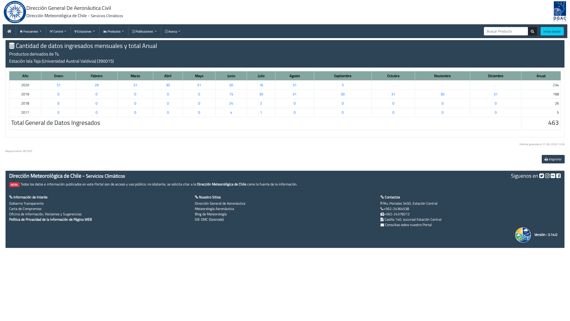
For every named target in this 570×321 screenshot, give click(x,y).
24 (231, 103)
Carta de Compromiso (25, 208)
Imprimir (555, 159)
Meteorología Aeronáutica (214, 208)
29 (97, 85)
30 (168, 85)
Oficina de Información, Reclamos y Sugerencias (45, 214)
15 (231, 94)
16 (261, 85)
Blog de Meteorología (211, 214)
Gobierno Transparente (26, 203)
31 (59, 85)
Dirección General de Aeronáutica (220, 203)
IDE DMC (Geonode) (209, 219)
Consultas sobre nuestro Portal (408, 224)
